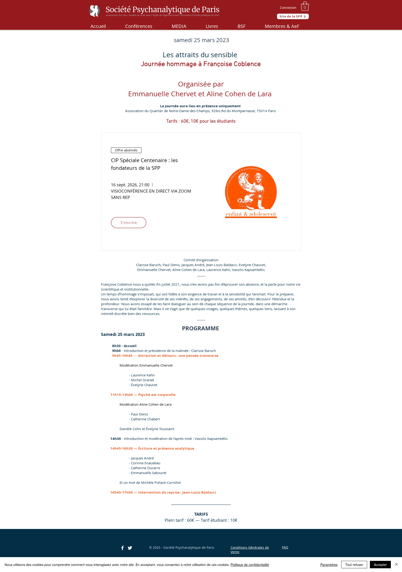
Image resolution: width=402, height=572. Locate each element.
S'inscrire (129, 222)
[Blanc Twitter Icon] (130, 548)
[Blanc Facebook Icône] (122, 548)
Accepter (380, 564)
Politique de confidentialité (250, 564)
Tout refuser (354, 564)
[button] (305, 6)
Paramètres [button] (329, 564)
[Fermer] (396, 564)
